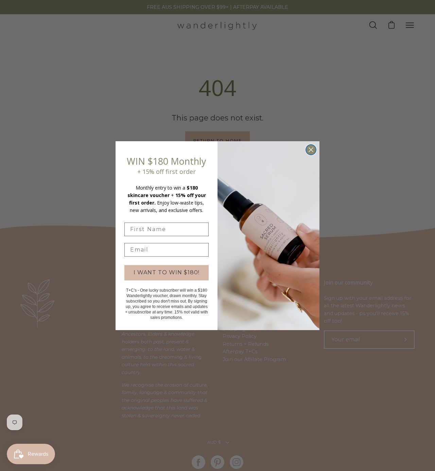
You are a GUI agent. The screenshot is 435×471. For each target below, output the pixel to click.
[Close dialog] (311, 150)
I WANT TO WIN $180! (166, 272)
